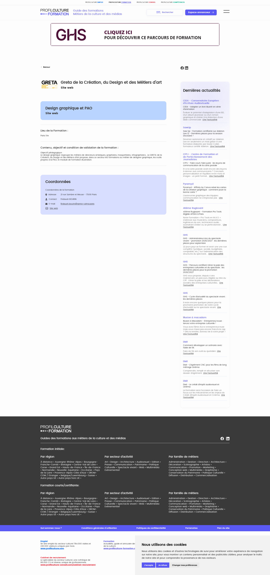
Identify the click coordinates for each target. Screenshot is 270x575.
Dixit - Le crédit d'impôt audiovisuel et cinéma (201, 386)
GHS (185, 235)
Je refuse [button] (162, 565)
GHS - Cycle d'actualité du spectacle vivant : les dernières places (204, 298)
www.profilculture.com (52, 549)
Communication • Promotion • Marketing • (192, 467)
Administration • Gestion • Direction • (190, 462)
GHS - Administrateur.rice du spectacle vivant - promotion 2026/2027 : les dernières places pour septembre (205, 241)
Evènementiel (112, 470)
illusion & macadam (194, 317)
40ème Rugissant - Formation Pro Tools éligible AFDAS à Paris (202, 213)
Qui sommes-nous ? (51, 528)
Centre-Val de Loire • (85, 464)
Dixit (185, 342)
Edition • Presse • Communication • (133, 463)
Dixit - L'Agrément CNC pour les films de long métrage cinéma (205, 366)
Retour (46, 67)
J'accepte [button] (148, 565)
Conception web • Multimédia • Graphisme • (194, 470)
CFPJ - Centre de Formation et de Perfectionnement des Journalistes (200, 157)
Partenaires (191, 528)
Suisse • (92, 475)
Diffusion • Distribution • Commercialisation (193, 475)
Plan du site (223, 528)
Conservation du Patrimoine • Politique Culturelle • (197, 473)
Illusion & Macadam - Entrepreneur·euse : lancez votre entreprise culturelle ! (203, 322)
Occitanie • (87, 470)
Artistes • (207, 464)
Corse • (44, 467)
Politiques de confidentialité (151, 528)
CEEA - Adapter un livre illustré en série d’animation (202, 108)
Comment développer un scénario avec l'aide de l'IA (202, 346)
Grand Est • (56, 467)
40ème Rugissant (193, 208)
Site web (67, 87)
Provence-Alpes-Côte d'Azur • (72, 473)
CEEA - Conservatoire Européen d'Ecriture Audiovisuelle (201, 102)
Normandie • (49, 470)
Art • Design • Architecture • (121, 462)
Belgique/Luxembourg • (74, 475)
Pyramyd (188, 184)
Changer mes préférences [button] (184, 565)
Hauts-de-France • (74, 467)
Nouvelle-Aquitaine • (69, 470)
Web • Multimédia (149, 467)
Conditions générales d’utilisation (99, 528)
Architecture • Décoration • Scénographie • (197, 463)
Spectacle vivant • (128, 467)
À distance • (47, 462)
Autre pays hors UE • (69, 478)
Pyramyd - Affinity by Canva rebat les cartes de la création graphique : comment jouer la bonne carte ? (204, 189)
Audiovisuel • (144, 462)
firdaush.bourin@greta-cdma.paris (77, 204)
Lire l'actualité (209, 120)
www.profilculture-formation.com (121, 549)
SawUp (187, 127)
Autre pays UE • (49, 478)
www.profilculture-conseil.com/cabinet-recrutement (68, 565)
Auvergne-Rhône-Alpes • (69, 462)
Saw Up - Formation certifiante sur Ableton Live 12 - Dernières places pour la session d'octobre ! (203, 133)
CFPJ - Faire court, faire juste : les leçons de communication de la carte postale (204, 164)
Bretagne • (67, 464)
